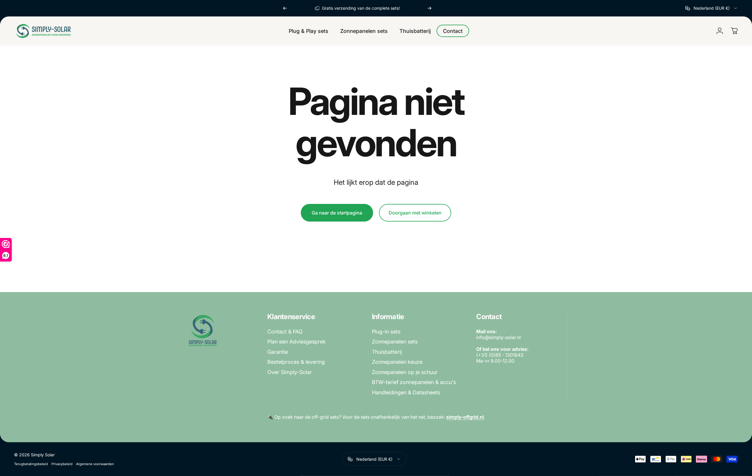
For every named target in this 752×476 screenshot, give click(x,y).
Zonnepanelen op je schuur (405, 372)
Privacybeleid (62, 464)
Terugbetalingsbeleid (31, 464)
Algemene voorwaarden (95, 464)
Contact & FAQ (285, 331)
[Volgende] (429, 8)
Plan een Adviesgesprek (296, 341)
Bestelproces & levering (296, 362)
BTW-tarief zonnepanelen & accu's (414, 382)
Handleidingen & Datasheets (406, 392)
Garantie (277, 352)
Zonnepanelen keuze (397, 362)
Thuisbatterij (387, 352)
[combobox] (711, 8)
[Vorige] (284, 8)
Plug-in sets (386, 331)
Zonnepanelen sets (395, 341)
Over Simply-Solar (289, 372)
